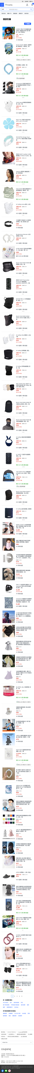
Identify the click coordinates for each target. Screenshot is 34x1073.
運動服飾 (15, 13)
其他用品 (16, 1007)
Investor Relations (12, 1031)
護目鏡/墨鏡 (16, 1002)
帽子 (11, 1002)
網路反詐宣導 (4, 1038)
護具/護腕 (23, 1005)
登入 (23, 1)
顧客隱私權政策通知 (21, 1034)
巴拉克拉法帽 (17, 1013)
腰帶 (4, 1007)
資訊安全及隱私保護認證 (13, 1036)
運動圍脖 (5, 1013)
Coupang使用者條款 (22, 1031)
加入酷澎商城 (24, 1036)
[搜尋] (31, 9)
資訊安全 (3, 1036)
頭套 (10, 1016)
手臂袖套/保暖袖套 (15, 1005)
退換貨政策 (3, 1034)
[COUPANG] (6, 1049)
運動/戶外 (9, 13)
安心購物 (30, 1034)
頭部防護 (26, 13)
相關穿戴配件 (10, 1007)
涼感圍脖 (20, 1016)
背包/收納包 (5, 1002)
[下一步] (25, 996)
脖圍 (29, 1013)
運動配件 (21, 13)
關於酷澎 (3, 1031)
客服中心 (31, 1)
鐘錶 (28, 1005)
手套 (22, 1002)
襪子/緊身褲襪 (6, 1005)
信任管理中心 (12, 1034)
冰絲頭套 (24, 1013)
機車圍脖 (5, 1016)
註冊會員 (26, 1)
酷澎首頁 (4, 13)
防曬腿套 (11, 1013)
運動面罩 (14, 1016)
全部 (3, 9)
